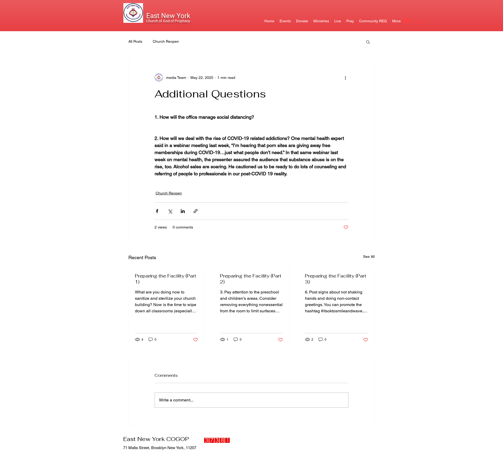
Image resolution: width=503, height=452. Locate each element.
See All (369, 256)
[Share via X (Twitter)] (169, 211)
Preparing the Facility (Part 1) (165, 279)
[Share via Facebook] (157, 211)
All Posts (135, 41)
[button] (367, 42)
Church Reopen (166, 41)
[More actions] (345, 77)
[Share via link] (195, 211)
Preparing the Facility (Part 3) (335, 279)
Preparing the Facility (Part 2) (250, 279)
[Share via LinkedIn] (182, 211)
